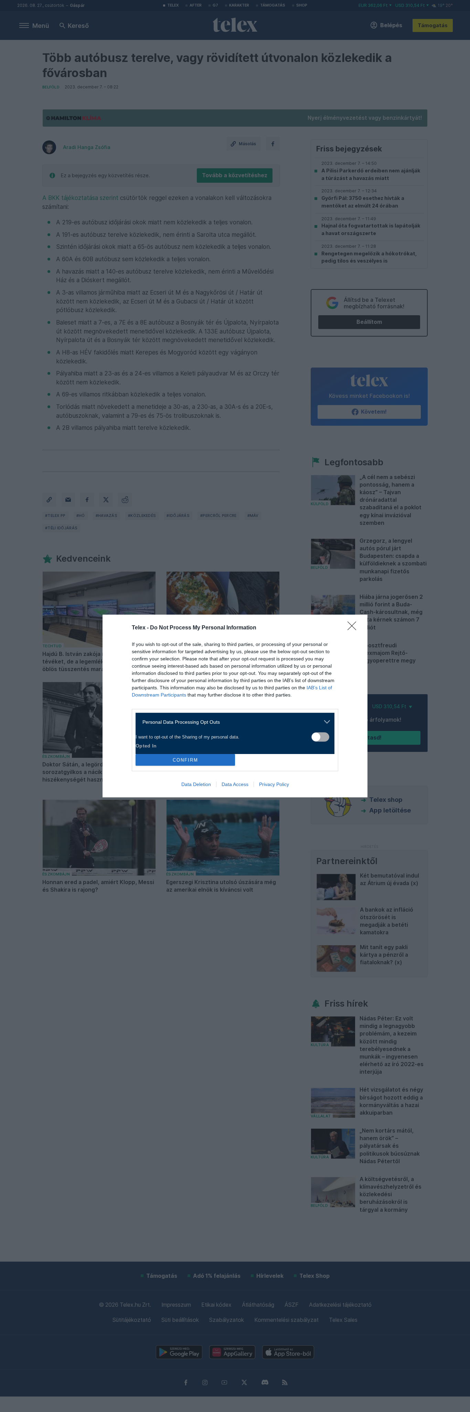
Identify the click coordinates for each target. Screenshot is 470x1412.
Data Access (235, 784)
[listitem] (232, 721)
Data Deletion (196, 784)
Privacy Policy (274, 784)
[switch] (320, 737)
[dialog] (235, 706)
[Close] (354, 628)
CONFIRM (185, 760)
